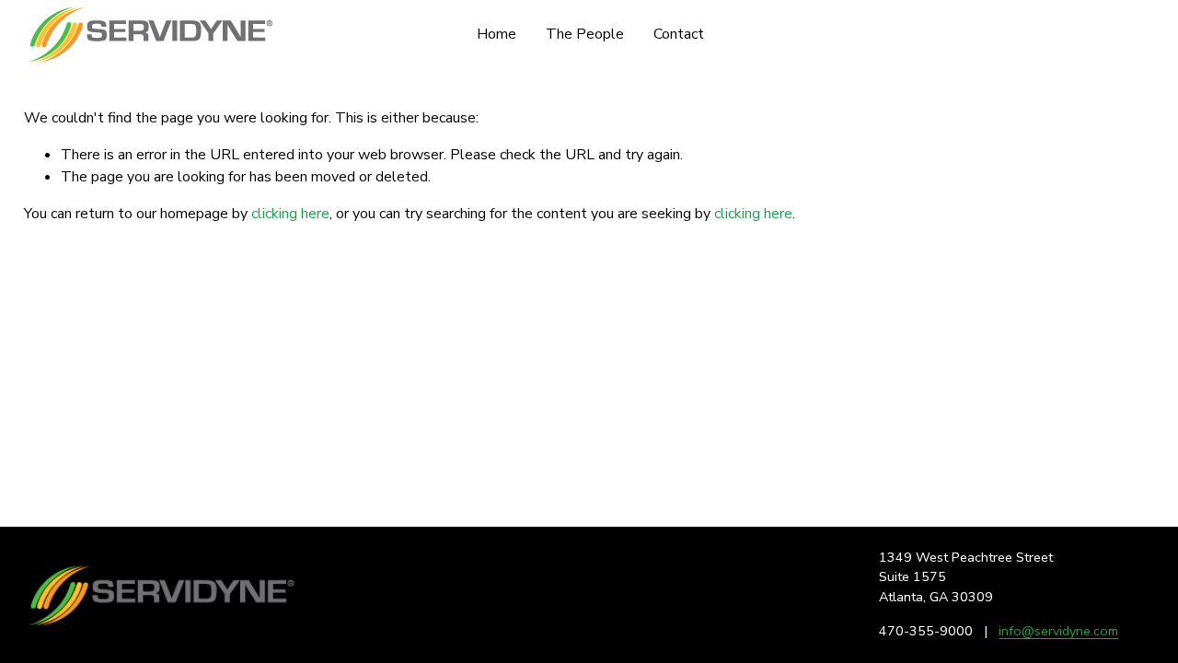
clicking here (290, 214)
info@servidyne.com (1058, 631)
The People (585, 34)
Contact (678, 34)
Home (496, 34)
